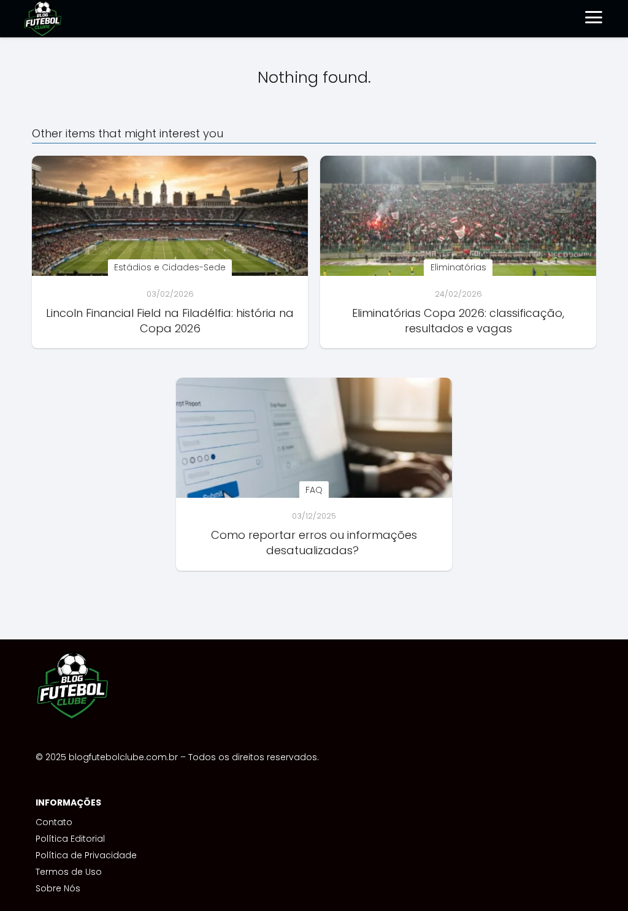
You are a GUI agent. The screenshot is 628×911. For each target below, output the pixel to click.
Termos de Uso (69, 872)
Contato (54, 822)
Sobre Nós (58, 888)
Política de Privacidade (86, 855)
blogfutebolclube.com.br (123, 757)
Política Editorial (70, 839)
